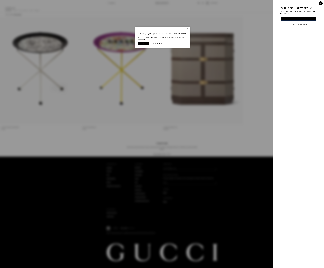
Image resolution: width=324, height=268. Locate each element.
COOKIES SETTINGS (156, 43)
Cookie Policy (141, 39)
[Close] (321, 3)
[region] (162, 37)
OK (143, 43)
